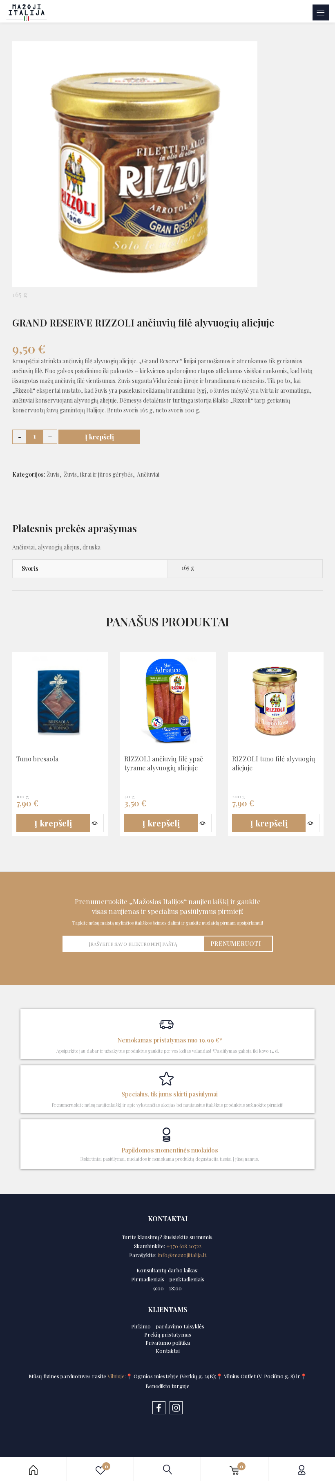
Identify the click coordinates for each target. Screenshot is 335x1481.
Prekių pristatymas (167, 1334)
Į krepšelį (99, 436)
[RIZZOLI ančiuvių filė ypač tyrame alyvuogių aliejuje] (168, 701)
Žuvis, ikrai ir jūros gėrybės (98, 474)
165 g (187, 568)
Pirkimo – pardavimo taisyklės (167, 1326)
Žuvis (53, 474)
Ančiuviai (148, 474)
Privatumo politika (167, 1342)
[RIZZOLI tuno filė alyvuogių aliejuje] (276, 701)
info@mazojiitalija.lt (182, 1254)
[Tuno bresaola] (60, 701)
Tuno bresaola (37, 758)
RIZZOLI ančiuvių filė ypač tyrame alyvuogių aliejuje (163, 763)
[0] (234, 1468)
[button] (53, 823)
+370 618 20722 (183, 1245)
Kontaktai (168, 1350)
